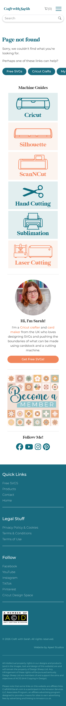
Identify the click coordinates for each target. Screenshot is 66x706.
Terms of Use (12, 539)
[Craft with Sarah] (17, 9)
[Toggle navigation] (58, 9)
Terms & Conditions (16, 533)
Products (9, 489)
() (50, 9)
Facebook (9, 566)
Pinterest (9, 589)
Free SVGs (14, 71)
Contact (8, 495)
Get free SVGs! (33, 359)
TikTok (7, 583)
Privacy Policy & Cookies (20, 527)
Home (7, 500)
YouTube (8, 572)
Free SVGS (10, 483)
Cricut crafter (30, 327)
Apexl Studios (56, 647)
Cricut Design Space (17, 595)
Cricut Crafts (41, 71)
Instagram (9, 578)
